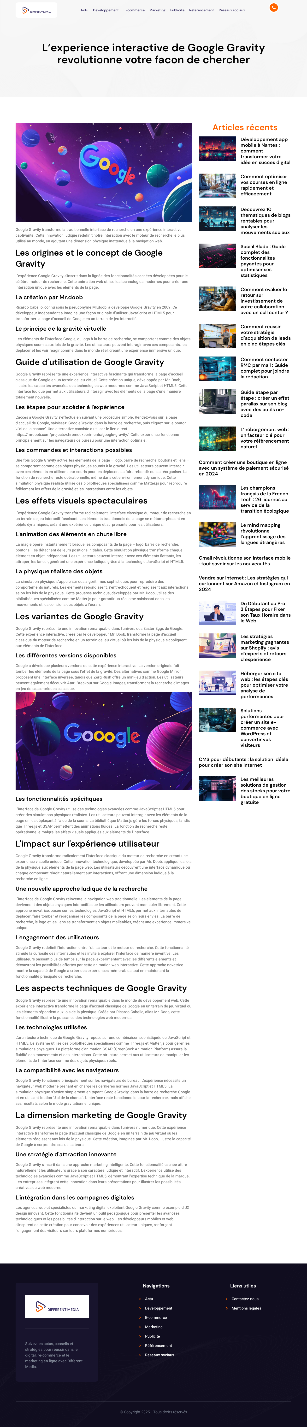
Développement (106, 10)
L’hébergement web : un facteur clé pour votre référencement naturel (265, 438)
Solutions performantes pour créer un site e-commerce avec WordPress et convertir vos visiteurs (262, 728)
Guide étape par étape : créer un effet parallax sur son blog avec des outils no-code (265, 403)
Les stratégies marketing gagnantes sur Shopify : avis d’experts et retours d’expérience (265, 647)
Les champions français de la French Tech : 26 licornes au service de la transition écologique (265, 499)
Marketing (157, 10)
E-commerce (134, 10)
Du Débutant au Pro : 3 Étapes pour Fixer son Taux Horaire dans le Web (266, 612)
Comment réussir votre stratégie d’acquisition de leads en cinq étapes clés (266, 335)
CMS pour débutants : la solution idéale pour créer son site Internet (243, 762)
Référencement (201, 10)
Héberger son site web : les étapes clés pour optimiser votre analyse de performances (264, 685)
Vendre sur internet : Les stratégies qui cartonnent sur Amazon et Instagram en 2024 (244, 583)
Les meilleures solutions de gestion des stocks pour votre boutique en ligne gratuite (265, 790)
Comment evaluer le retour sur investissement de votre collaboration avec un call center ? (264, 301)
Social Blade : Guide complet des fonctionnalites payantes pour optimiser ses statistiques (263, 260)
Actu (84, 10)
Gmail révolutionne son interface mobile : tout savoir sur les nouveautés (245, 561)
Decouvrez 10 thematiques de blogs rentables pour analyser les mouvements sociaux (265, 220)
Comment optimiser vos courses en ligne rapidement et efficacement (264, 185)
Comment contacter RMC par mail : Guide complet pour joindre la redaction (265, 368)
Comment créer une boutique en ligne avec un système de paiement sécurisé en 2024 (244, 468)
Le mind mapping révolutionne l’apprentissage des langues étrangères (263, 533)
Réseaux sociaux (232, 10)
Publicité (177, 10)
